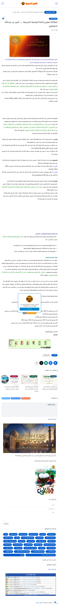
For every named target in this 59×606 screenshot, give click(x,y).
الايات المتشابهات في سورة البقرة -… (36, 593)
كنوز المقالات (53, 18)
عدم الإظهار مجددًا (32, 313)
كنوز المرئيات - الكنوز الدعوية (26, 584)
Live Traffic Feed (30, 574)
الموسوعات (40, 537)
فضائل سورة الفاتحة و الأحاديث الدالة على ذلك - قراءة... (31, 389)
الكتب (5, 534)
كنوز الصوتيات (51, 548)
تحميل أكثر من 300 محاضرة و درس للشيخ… (30, 586)
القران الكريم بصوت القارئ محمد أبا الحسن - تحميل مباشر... (27, 12)
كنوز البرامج (22, 541)
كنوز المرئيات (18, 548)
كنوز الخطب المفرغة (50, 544)
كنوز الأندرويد (31, 541)
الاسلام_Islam (51, 534)
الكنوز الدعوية (39, 602)
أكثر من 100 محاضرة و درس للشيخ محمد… (28, 577)
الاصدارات (42, 534)
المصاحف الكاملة (50, 537)
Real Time (30, 595)
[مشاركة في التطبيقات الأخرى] (37, 363)
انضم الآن (29, 309)
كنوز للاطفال (9, 551)
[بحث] (3, 3)
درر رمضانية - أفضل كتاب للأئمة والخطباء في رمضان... (49, 388)
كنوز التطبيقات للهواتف (10, 541)
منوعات (22, 555)
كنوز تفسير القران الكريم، (23, 551)
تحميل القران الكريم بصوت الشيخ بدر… (28, 579)
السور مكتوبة (13, 534)
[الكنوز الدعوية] (29, 3)
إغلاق (25, 313)
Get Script (26, 595)
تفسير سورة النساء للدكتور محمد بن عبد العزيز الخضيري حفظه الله (35, 456)
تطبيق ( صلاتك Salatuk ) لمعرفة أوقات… (38, 588)
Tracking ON (35, 595)
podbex (26, 590)
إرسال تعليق (51, 404)
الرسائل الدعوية (33, 534)
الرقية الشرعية (23, 534)
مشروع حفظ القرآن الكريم (48, 555)
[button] (50, 363)
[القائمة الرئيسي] (56, 3)
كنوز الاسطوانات (41, 541)
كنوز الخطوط (38, 544)
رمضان (17, 537)
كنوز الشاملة (8, 544)
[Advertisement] (34, 110)
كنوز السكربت (28, 544)
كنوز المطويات (8, 548)
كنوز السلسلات (18, 544)
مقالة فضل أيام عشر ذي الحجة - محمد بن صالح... (12, 388)
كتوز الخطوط (51, 541)
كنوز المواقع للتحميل (39, 551)
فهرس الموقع (8, 537)
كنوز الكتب (42, 548)
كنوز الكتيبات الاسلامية (30, 548)
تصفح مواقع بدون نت (28, 537)
